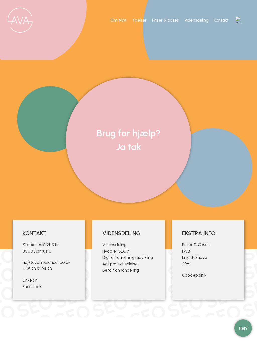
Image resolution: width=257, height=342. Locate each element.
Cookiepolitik (194, 275)
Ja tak (128, 146)
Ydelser (139, 20)
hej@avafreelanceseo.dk (46, 262)
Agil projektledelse (120, 263)
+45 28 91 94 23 (37, 268)
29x (185, 263)
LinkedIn (30, 280)
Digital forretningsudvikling (127, 257)
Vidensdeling (196, 20)
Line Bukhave (194, 257)
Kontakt (221, 20)
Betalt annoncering (120, 270)
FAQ (186, 251)
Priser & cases (165, 20)
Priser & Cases (196, 244)
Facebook (32, 286)
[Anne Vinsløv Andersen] (20, 20)
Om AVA (118, 20)
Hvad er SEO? (115, 251)
